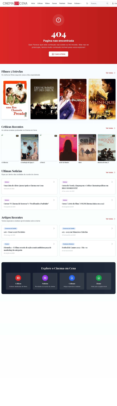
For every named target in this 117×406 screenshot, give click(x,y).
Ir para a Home (60, 54)
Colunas (77, 3)
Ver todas (109, 128)
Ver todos (109, 73)
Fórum (70, 3)
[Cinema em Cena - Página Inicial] (15, 3)
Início (33, 3)
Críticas (40, 3)
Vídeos (47, 3)
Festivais (62, 3)
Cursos (54, 3)
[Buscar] (107, 3)
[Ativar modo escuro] (87, 3)
